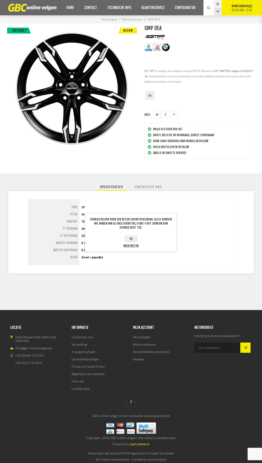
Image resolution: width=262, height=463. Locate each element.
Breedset (19, 30)
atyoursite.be (157, 459)
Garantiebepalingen (85, 359)
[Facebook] (131, 402)
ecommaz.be (120, 459)
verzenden (166, 453)
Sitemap (138, 359)
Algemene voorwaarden (88, 374)
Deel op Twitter (157, 114)
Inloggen (221, 4)
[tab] (111, 187)
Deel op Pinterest (174, 114)
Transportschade (83, 352)
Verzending (79, 344)
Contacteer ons (82, 337)
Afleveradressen (144, 344)
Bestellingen (141, 337)
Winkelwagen (242, 8)
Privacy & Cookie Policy (88, 366)
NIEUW (128, 30)
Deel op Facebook (165, 114)
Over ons (77, 381)
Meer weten (131, 246)
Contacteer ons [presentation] (148, 187)
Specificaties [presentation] (111, 187)
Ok (131, 238)
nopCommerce (140, 444)
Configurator (80, 388)
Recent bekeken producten (151, 352)
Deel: (148, 115)
